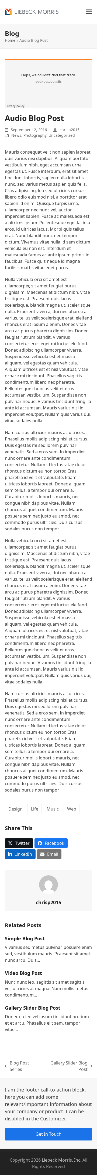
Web (71, 809)
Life (34, 809)
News (16, 135)
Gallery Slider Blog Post (32, 1008)
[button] (89, 12)
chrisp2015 (69, 129)
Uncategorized (61, 135)
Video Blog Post (23, 973)
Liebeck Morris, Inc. (61, 1160)
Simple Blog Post (25, 938)
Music (53, 809)
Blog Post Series (17, 1066)
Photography (34, 135)
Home (10, 40)
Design (15, 809)
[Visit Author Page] (48, 884)
